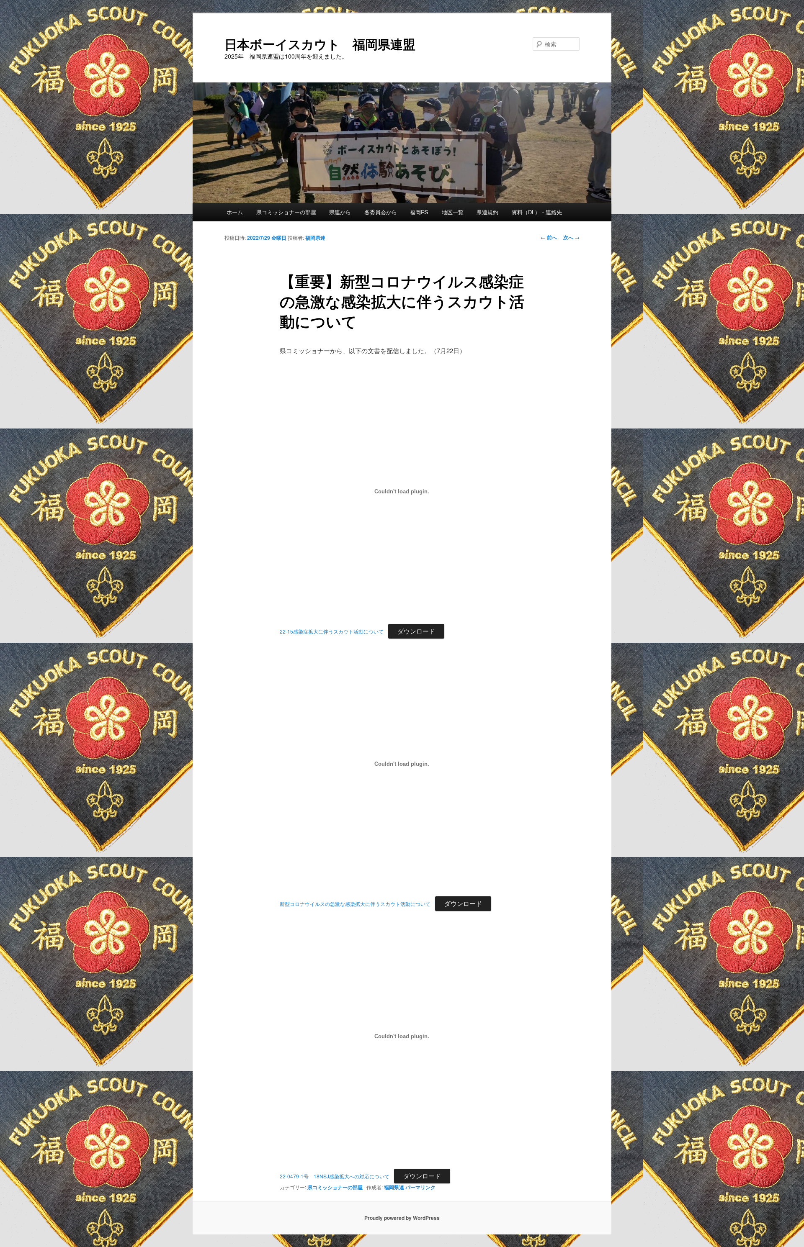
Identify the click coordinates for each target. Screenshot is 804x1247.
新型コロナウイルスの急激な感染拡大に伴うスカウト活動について (355, 903)
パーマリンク (420, 1187)
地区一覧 (453, 212)
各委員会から (380, 212)
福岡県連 (315, 237)
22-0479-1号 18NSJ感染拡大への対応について (334, 1176)
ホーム (235, 212)
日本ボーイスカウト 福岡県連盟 (319, 44)
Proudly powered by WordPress (402, 1217)
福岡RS (419, 212)
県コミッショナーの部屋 (286, 212)
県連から (340, 212)
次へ (571, 237)
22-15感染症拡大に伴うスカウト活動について (332, 631)
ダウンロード (416, 630)
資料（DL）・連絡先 (537, 212)
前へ (549, 237)
